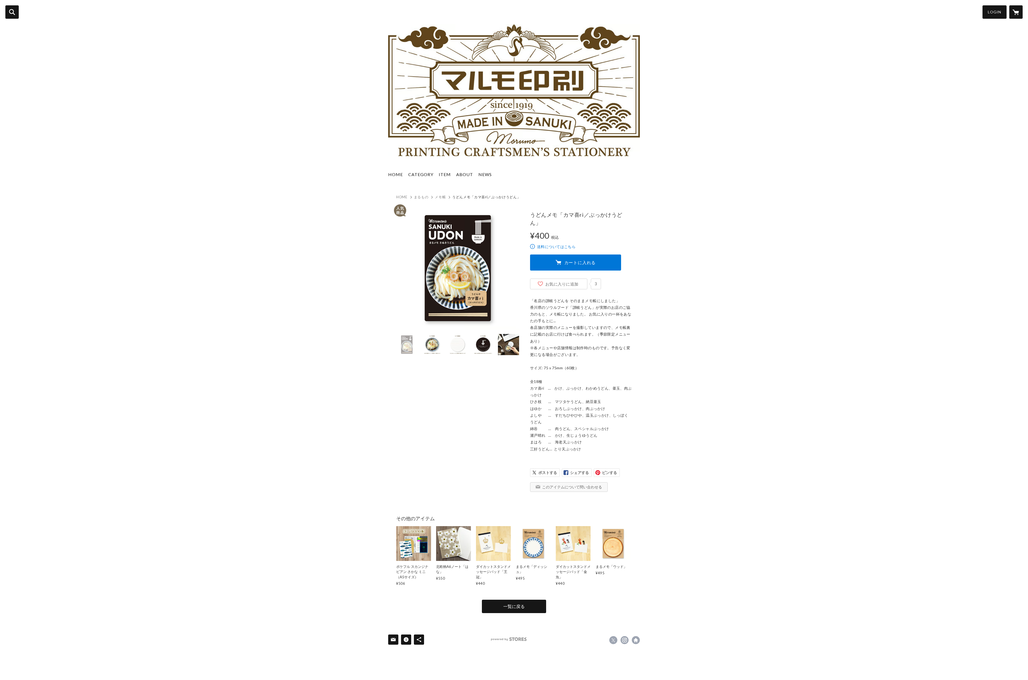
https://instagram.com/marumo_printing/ (625, 640)
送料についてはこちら (556, 246)
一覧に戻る (514, 606)
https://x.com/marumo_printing (613, 640)
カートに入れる (580, 262)
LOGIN (994, 12)
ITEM (445, 174)
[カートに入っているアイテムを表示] (1016, 12)
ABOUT (464, 174)
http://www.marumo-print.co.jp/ (636, 640)
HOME (395, 174)
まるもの (421, 197)
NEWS (485, 174)
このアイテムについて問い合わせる (572, 487)
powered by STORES (508, 639)
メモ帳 (440, 197)
